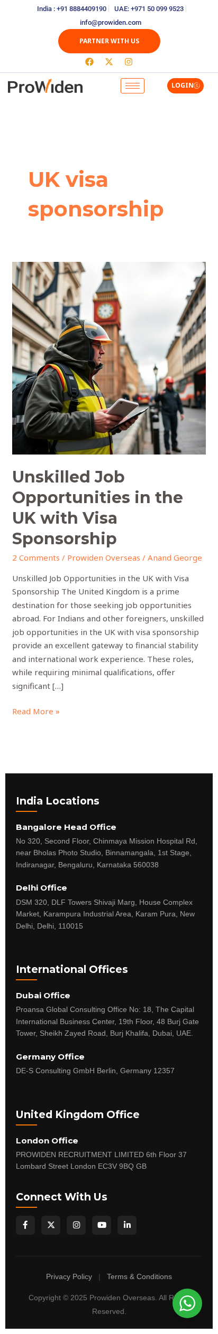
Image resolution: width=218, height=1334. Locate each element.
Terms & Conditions (139, 1277)
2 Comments (36, 557)
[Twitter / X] (50, 1225)
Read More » (36, 710)
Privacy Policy (69, 1277)
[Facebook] (25, 1225)
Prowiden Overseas (103, 557)
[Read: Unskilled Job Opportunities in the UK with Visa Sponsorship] (109, 357)
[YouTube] (101, 1225)
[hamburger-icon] (132, 85)
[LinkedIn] (127, 1225)
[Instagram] (76, 1225)
